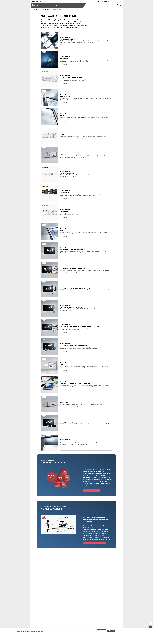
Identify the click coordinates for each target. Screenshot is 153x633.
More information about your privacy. (37, 631)
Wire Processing (45, 9)
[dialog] (76, 630)
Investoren (41, 1)
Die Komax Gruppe (34, 1)
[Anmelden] (120, 5)
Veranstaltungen (103, 1)
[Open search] (117, 5)
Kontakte (109, 1)
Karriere (45, 1)
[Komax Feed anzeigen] (150, 623)
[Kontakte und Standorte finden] (150, 628)
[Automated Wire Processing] (36, 5)
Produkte (38, 9)
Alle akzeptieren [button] (111, 630)
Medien (98, 1)
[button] (101, 630)
